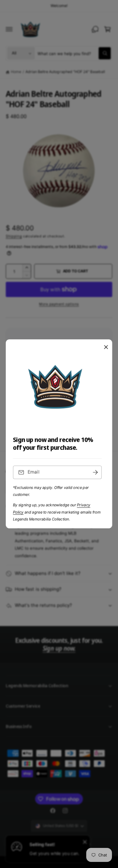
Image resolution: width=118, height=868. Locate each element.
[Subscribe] (95, 472)
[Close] (106, 347)
